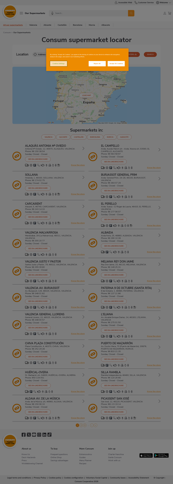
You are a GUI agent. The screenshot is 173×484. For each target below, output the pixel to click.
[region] (87, 59)
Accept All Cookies (116, 64)
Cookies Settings (58, 64)
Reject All (97, 64)
